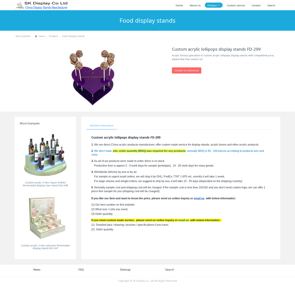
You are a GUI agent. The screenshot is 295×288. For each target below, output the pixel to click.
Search (169, 269)
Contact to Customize (186, 70)
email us (199, 198)
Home (179, 5)
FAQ (81, 269)
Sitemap (125, 269)
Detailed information (102, 125)
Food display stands (73, 36)
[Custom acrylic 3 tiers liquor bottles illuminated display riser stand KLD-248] (45, 153)
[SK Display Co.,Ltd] (41, 5)
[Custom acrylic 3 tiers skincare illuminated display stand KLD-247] (45, 216)
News (36, 269)
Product (53, 36)
